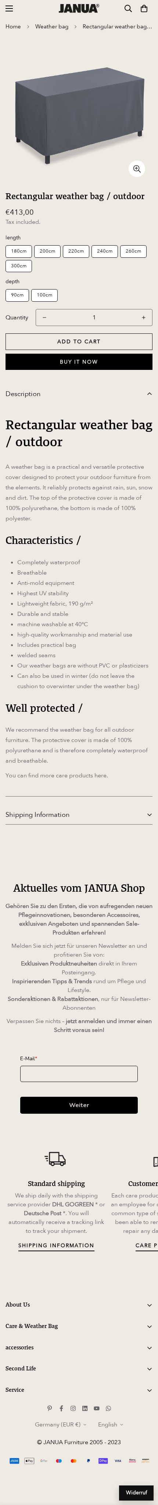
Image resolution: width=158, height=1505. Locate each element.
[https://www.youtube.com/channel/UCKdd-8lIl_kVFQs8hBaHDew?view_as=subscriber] (97, 1408)
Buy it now (79, 361)
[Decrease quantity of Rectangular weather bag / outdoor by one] (44, 317)
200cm (47, 251)
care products (74, 775)
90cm (17, 295)
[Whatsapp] (108, 1408)
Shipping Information (56, 1245)
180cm (18, 251)
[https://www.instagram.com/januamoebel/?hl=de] (73, 1408)
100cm (44, 295)
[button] (144, 8)
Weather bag (51, 26)
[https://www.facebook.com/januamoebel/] (61, 1408)
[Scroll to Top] (144, 1466)
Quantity (17, 317)
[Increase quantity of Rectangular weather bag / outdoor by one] (143, 317)
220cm (76, 251)
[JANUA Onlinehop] (79, 8)
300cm (18, 266)
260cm (133, 251)
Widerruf (136, 1492)
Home (13, 26)
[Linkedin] (85, 1408)
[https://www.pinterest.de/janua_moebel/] (49, 1408)
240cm (104, 251)
